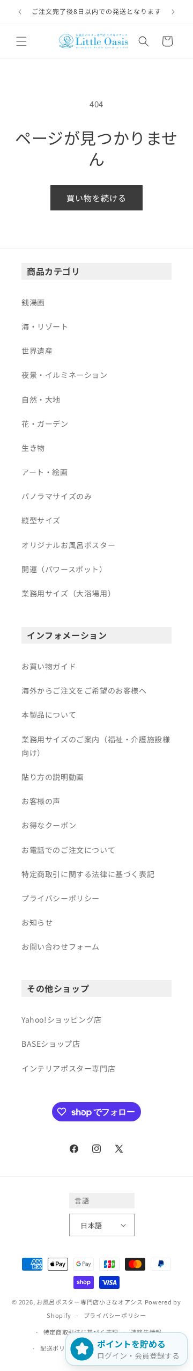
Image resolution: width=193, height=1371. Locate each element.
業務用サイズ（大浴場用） (68, 593)
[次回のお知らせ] (173, 12)
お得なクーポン (48, 825)
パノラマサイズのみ (56, 496)
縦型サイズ (41, 520)
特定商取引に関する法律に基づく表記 (87, 874)
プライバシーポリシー (60, 898)
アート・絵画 (44, 471)
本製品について (48, 714)
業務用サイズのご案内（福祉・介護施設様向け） (95, 746)
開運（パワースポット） (64, 569)
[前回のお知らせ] (20, 12)
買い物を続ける (96, 197)
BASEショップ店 (50, 1043)
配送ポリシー (59, 1348)
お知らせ (37, 922)
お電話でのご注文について (68, 849)
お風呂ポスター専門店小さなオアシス (89, 1301)
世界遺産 (37, 350)
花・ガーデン (45, 423)
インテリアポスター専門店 (68, 1068)
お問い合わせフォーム (60, 946)
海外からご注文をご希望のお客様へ (84, 690)
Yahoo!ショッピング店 (61, 1019)
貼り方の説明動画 (52, 776)
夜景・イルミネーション (64, 374)
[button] (21, 41)
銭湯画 (33, 302)
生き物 (33, 447)
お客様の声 (41, 801)
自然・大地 (41, 399)
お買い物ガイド (48, 666)
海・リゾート (45, 326)
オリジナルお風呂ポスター (68, 544)
